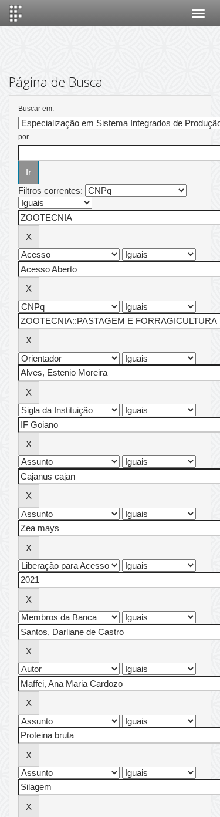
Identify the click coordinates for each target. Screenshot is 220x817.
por (23, 137)
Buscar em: (36, 108)
